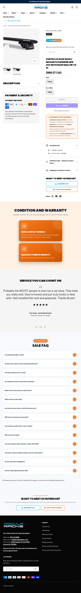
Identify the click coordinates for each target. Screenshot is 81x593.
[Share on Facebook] (56, 196)
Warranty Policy (47, 534)
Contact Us (46, 526)
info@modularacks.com (56, 480)
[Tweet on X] (52, 196)
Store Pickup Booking (63, 189)
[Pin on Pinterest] (60, 196)
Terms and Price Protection (51, 550)
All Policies (46, 530)
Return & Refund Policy (50, 546)
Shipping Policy (47, 542)
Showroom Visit (63, 184)
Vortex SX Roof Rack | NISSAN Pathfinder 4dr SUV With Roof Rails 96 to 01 (20, 25)
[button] (76, 7)
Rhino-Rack (49, 31)
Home (4, 25)
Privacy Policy (46, 538)
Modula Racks (10, 585)
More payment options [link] (62, 110)
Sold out (62, 99)
